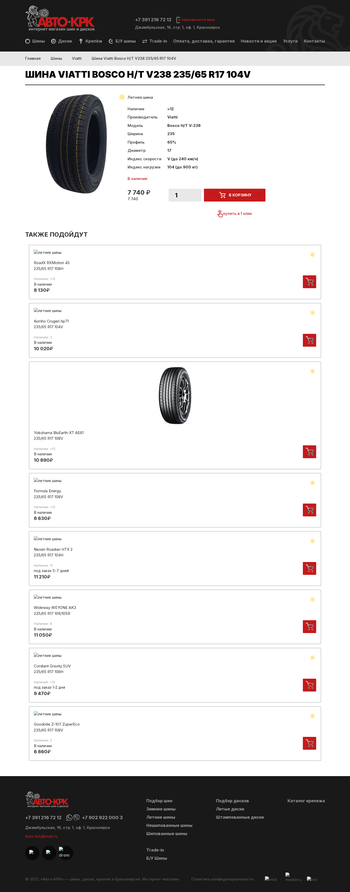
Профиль (136, 142)
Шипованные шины (166, 833)
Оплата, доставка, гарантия (204, 41)
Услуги (290, 41)
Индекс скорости (144, 158)
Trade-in (157, 41)
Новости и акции (259, 41)
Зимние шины (161, 808)
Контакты (314, 41)
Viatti (77, 58)
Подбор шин (159, 800)
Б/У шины (125, 41)
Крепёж (93, 41)
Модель (135, 125)
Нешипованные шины (169, 825)
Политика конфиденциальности (222, 879)
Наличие (136, 108)
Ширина (135, 133)
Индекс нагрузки (144, 167)
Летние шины (160, 817)
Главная (33, 58)
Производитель (143, 117)
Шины (38, 41)
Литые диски (230, 808)
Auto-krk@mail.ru (41, 836)
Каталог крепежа (306, 800)
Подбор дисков (232, 800)
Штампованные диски (240, 817)
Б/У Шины (156, 858)
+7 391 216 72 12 (153, 19)
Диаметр (137, 150)
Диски (64, 41)
